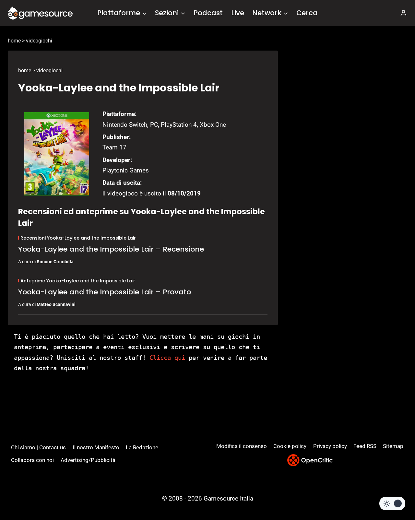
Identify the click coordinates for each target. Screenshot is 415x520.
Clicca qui (167, 357)
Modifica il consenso (241, 446)
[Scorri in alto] (392, 491)
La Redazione (142, 447)
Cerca (307, 13)
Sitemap (393, 446)
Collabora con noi (32, 460)
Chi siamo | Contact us (38, 447)
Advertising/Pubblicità (88, 460)
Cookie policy (289, 446)
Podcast (208, 13)
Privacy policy (330, 446)
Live (237, 13)
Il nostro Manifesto (96, 447)
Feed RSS (364, 446)
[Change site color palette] (392, 503)
